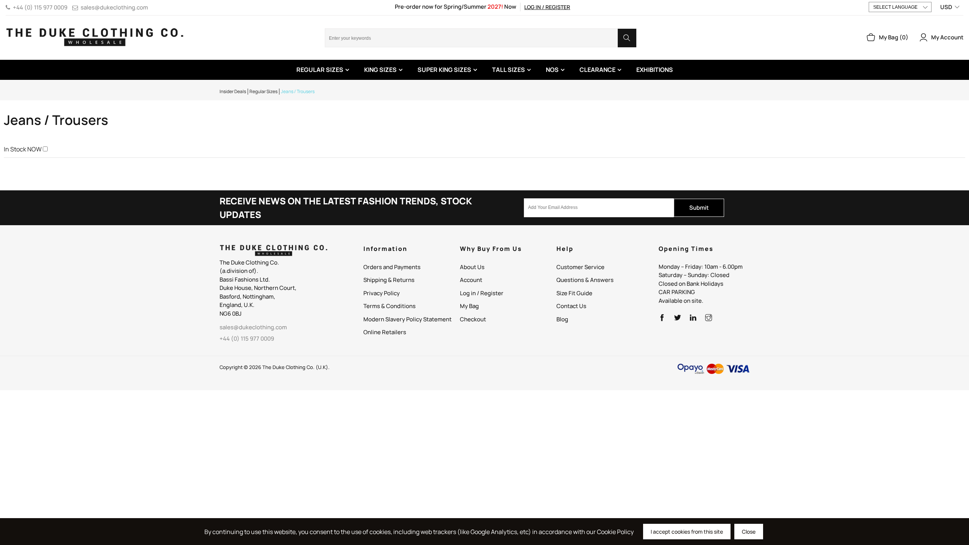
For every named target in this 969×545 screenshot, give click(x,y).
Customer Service (580, 267)
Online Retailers (384, 332)
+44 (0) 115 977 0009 (40, 7)
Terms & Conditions (389, 306)
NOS (552, 69)
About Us (472, 267)
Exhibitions (654, 69)
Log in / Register (547, 7)
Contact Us (571, 306)
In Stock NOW (23, 149)
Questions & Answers (585, 280)
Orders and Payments (392, 267)
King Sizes (380, 69)
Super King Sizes (444, 69)
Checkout (473, 319)
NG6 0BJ (230, 314)
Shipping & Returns (388, 280)
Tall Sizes (508, 69)
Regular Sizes (319, 69)
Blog (562, 319)
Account (471, 280)
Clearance (597, 69)
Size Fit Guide (574, 293)
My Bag (469, 306)
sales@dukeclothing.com (114, 7)
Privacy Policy (381, 293)
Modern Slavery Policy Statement (407, 319)
